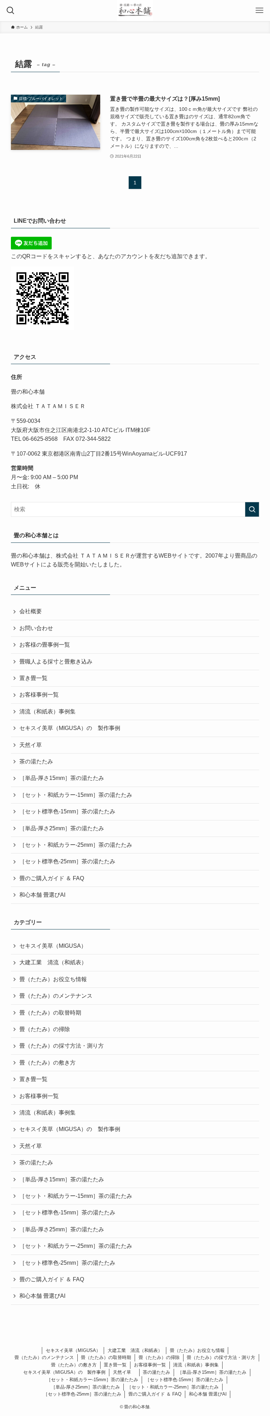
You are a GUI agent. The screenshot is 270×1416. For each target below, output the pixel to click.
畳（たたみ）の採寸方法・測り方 (61, 1046)
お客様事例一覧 (39, 695)
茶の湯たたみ (36, 761)
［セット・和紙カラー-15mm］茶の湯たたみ (75, 795)
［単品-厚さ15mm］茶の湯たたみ (61, 778)
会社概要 (30, 611)
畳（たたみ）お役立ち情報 (53, 979)
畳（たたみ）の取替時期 (50, 1013)
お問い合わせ (36, 628)
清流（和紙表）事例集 (47, 712)
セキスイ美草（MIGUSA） (52, 946)
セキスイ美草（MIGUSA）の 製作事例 (69, 728)
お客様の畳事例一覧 (44, 645)
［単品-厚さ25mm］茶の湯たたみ (61, 828)
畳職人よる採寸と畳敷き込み (55, 662)
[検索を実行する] (252, 509)
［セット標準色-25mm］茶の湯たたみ (67, 861)
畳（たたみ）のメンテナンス (55, 996)
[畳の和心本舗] (135, 10)
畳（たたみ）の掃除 (44, 1029)
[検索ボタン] (10, 10)
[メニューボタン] (259, 10)
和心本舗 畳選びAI (42, 895)
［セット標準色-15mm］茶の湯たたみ (67, 811)
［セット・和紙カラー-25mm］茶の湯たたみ (75, 845)
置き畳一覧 (33, 678)
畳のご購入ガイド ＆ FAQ (51, 878)
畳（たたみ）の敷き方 (47, 1063)
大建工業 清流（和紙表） (53, 962)
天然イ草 (33, 745)
